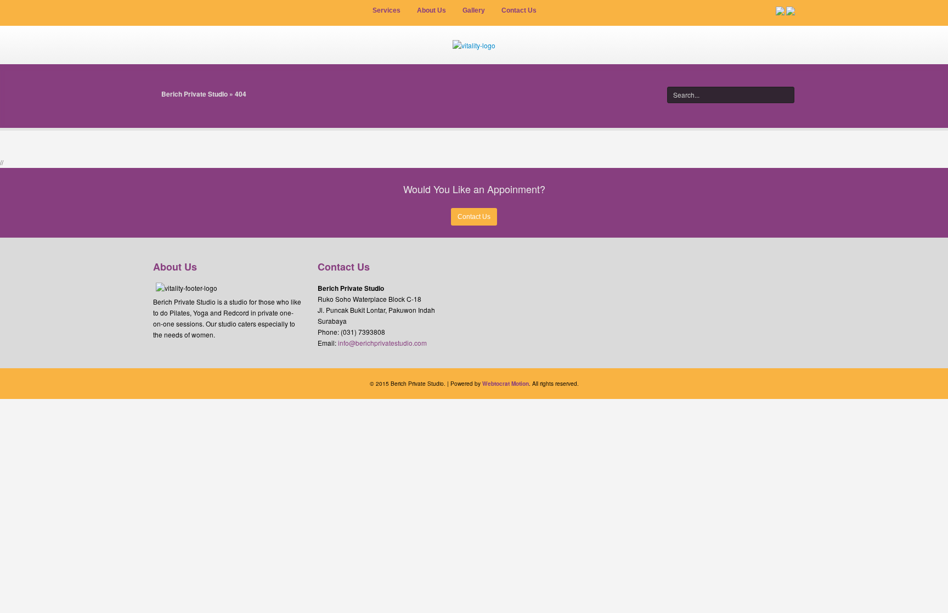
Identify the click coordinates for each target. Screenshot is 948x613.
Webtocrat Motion (505, 383)
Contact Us (474, 217)
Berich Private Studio (194, 94)
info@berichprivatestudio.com (382, 342)
